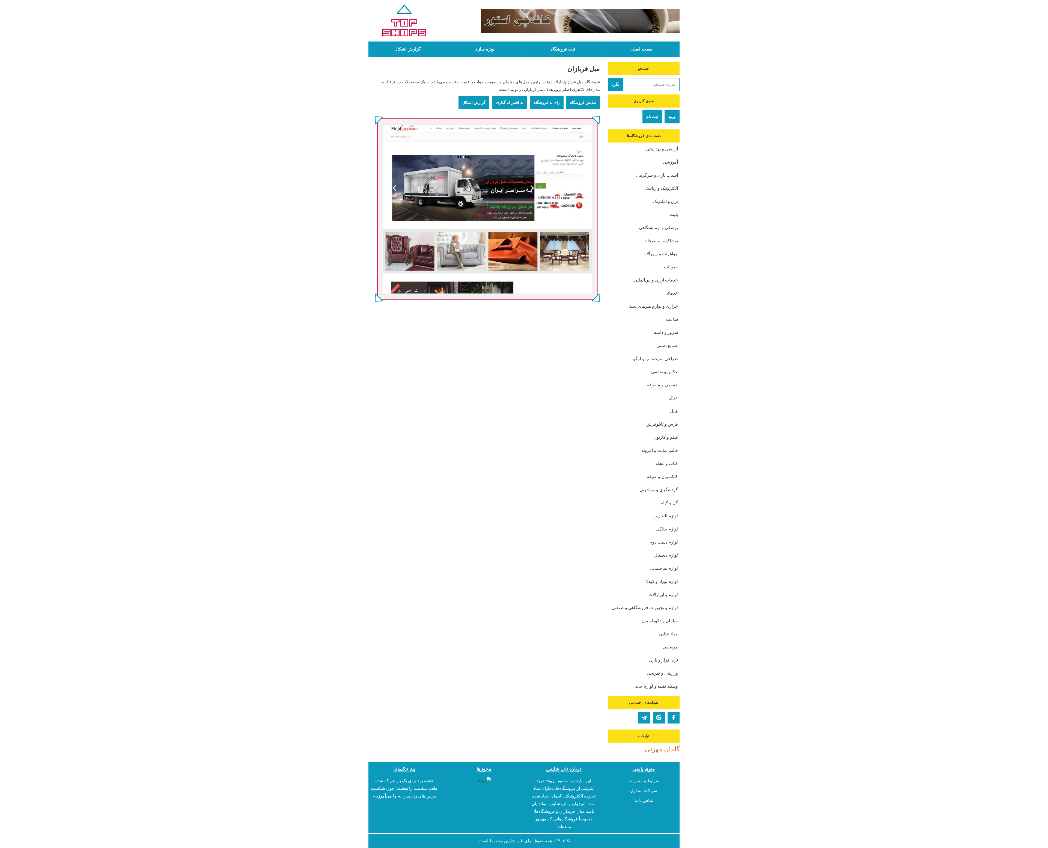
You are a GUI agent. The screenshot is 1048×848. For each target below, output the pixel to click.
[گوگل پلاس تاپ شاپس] (659, 718)
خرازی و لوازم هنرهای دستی (652, 306)
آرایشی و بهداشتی (662, 149)
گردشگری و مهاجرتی (658, 489)
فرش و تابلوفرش (662, 424)
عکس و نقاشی (664, 371)
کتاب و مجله (667, 463)
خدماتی (671, 293)
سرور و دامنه (666, 332)
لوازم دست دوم (664, 542)
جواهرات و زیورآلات (660, 253)
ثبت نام (652, 117)
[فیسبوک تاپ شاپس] (674, 718)
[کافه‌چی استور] (564, 21)
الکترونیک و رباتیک (661, 188)
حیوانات (671, 267)
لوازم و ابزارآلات (663, 594)
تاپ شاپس (513, 840)
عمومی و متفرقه (662, 385)
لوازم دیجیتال (666, 555)
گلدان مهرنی (662, 749)
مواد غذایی (668, 633)
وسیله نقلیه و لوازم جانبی (655, 686)
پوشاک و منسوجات (661, 240)
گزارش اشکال (407, 49)
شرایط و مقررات (643, 780)
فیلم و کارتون (665, 437)
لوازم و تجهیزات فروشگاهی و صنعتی (645, 607)
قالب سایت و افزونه (659, 450)
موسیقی (670, 647)
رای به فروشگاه (547, 102)
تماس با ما (643, 800)
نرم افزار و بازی (663, 660)
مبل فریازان (583, 68)
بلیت (674, 214)
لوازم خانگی (667, 529)
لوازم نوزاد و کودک (661, 581)
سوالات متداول (643, 790)
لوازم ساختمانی (664, 568)
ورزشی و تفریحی (662, 673)
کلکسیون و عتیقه (662, 476)
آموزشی (670, 162)
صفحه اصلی (641, 49)
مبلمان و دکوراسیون (659, 620)
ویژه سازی (484, 49)
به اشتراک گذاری (509, 102)
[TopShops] (404, 22)
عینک (673, 398)
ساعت (672, 319)
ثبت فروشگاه (562, 49)
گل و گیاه (669, 502)
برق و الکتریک (665, 201)
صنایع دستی (667, 345)
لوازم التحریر (666, 516)
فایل (674, 411)
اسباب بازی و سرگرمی (657, 175)
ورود (672, 117)
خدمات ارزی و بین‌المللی (656, 280)
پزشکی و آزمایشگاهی (658, 227)
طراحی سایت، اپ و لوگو (655, 358)
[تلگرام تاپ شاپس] (644, 718)
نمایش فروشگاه (583, 102)
